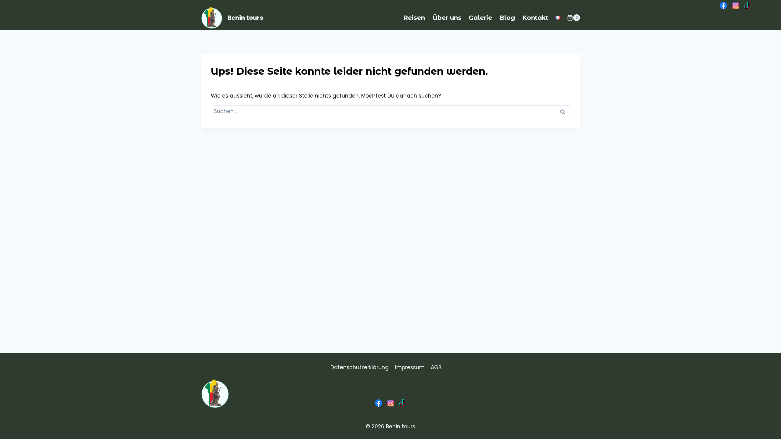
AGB (436, 367)
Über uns (446, 17)
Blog (507, 17)
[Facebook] (723, 5)
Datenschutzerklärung (359, 367)
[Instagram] (735, 5)
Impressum (410, 367)
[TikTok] (747, 5)
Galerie (480, 17)
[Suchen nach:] (390, 111)
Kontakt (535, 17)
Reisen (414, 17)
